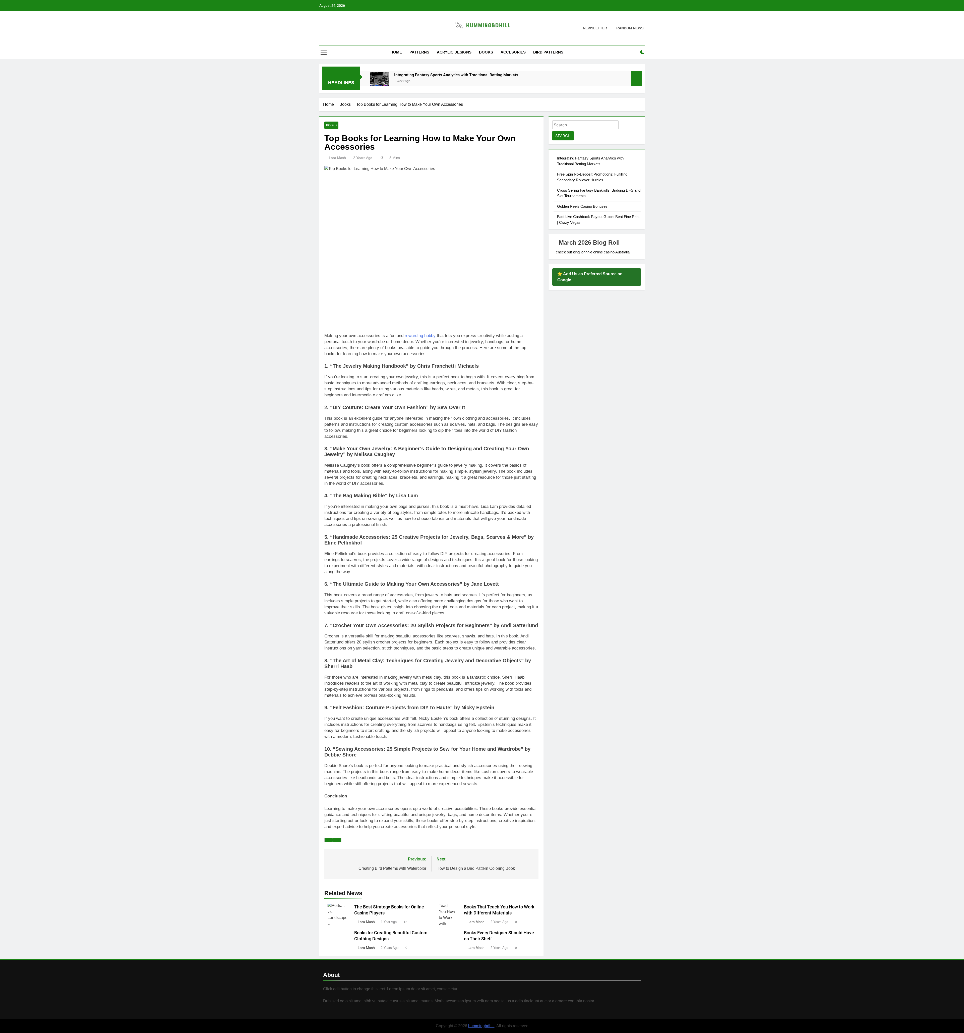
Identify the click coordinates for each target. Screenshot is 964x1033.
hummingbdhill (481, 1026)
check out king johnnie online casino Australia (593, 252)
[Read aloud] (328, 840)
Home (396, 52)
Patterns (419, 52)
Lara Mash (337, 158)
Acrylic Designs (454, 52)
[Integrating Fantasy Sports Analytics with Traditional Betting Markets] (379, 81)
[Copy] (337, 840)
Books (486, 52)
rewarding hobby (419, 335)
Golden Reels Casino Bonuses (582, 206)
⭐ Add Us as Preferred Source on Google (590, 277)
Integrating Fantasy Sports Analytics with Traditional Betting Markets (456, 75)
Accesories (513, 52)
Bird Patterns (548, 52)
